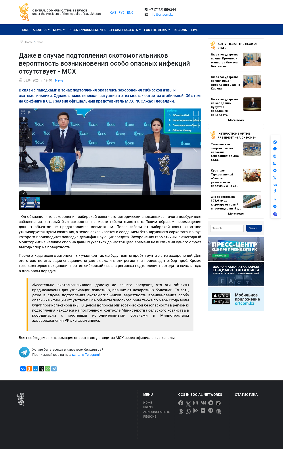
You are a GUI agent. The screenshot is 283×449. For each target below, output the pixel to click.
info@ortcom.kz (161, 15)
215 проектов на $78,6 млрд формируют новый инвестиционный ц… (226, 202)
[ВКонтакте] (23, 368)
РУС (122, 13)
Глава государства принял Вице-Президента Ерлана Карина (225, 82)
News (57, 30)
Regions (180, 30)
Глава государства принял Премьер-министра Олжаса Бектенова (225, 60)
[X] (41, 368)
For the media (155, 30)
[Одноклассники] (29, 368)
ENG (130, 13)
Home (25, 30)
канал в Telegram (85, 355)
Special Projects (123, 30)
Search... (254, 228)
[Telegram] (54, 368)
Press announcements (87, 30)
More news (236, 120)
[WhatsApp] (47, 368)
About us (40, 30)
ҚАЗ (113, 13)
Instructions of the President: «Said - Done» (237, 135)
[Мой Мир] (35, 368)
